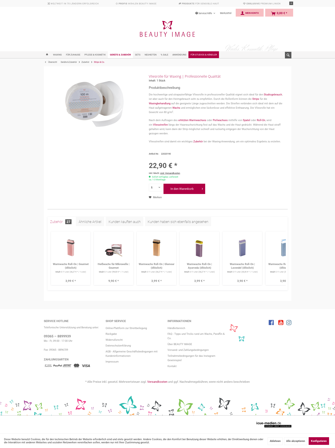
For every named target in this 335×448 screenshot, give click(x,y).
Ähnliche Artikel (90, 222)
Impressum (112, 361)
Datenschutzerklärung (118, 345)
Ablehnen (275, 441)
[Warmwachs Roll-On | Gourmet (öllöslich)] (71, 248)
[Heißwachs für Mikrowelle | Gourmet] (114, 248)
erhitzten (183, 120)
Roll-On (261, 120)
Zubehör (198, 141)
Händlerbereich (176, 328)
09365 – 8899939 (57, 336)
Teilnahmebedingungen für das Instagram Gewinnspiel (191, 358)
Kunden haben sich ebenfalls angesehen (178, 222)
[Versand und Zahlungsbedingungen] (67, 366)
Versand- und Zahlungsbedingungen (188, 350)
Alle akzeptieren (295, 441)
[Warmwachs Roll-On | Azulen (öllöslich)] (285, 248)
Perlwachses (220, 120)
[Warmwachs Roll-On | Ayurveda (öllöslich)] (199, 248)
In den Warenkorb (182, 189)
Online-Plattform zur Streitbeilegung (126, 328)
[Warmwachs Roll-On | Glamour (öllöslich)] (156, 248)
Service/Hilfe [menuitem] (205, 13)
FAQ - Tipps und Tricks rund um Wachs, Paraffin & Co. (196, 336)
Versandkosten (157, 381)
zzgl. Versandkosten (170, 173)
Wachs (176, 107)
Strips (255, 98)
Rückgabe (111, 333)
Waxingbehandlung (159, 103)
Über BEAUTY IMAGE (180, 344)
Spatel (246, 120)
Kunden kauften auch (125, 222)
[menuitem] (287, 54)
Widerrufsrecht (114, 339)
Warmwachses (197, 120)
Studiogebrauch (273, 94)
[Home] (47, 54)
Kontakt (172, 366)
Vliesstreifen (160, 124)
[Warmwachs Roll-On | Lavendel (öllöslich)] (242, 248)
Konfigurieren (319, 441)
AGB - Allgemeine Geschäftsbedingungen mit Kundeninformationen (132, 353)
